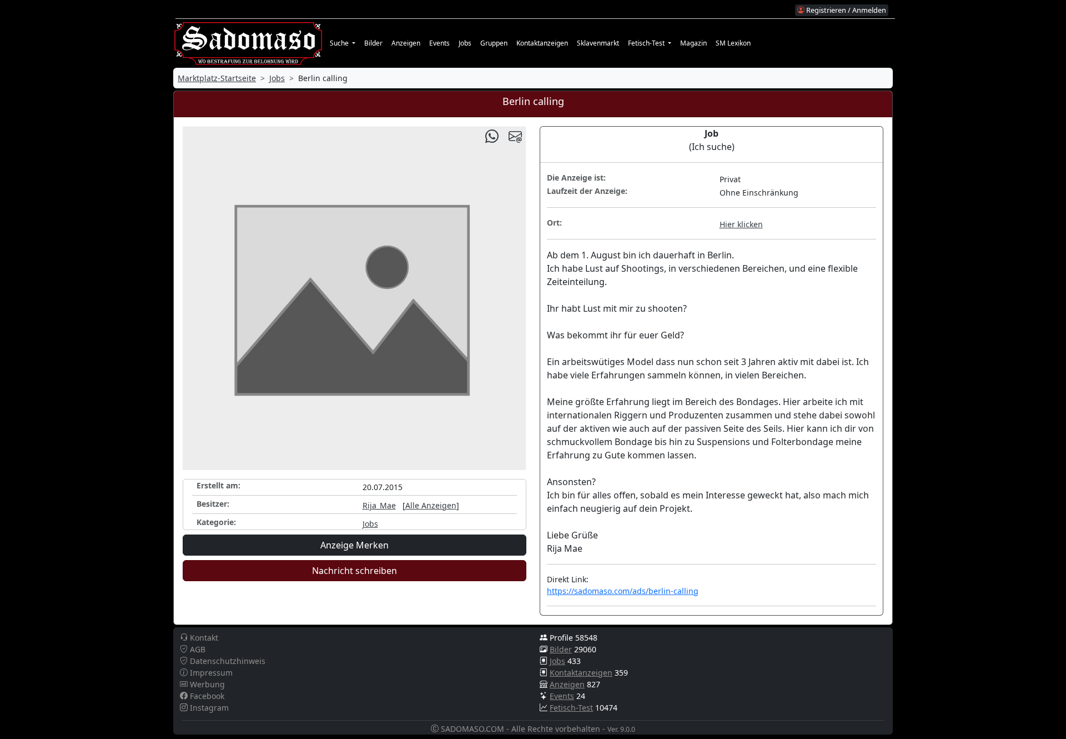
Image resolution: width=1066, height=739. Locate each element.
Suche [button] (340, 43)
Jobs (465, 43)
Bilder (373, 43)
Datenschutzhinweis (226, 661)
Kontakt (203, 637)
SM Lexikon (733, 43)
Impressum (210, 672)
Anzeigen (405, 43)
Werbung (206, 684)
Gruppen (493, 43)
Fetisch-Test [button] (647, 43)
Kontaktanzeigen (542, 43)
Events (439, 43)
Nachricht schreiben (354, 571)
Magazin (693, 43)
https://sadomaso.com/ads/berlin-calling (622, 591)
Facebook (206, 696)
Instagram (208, 707)
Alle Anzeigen (430, 505)
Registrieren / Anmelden (845, 10)
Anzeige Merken (354, 545)
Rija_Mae (379, 505)
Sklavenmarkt (598, 43)
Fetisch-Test (571, 707)
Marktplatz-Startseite (217, 78)
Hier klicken (741, 224)
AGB (196, 649)
